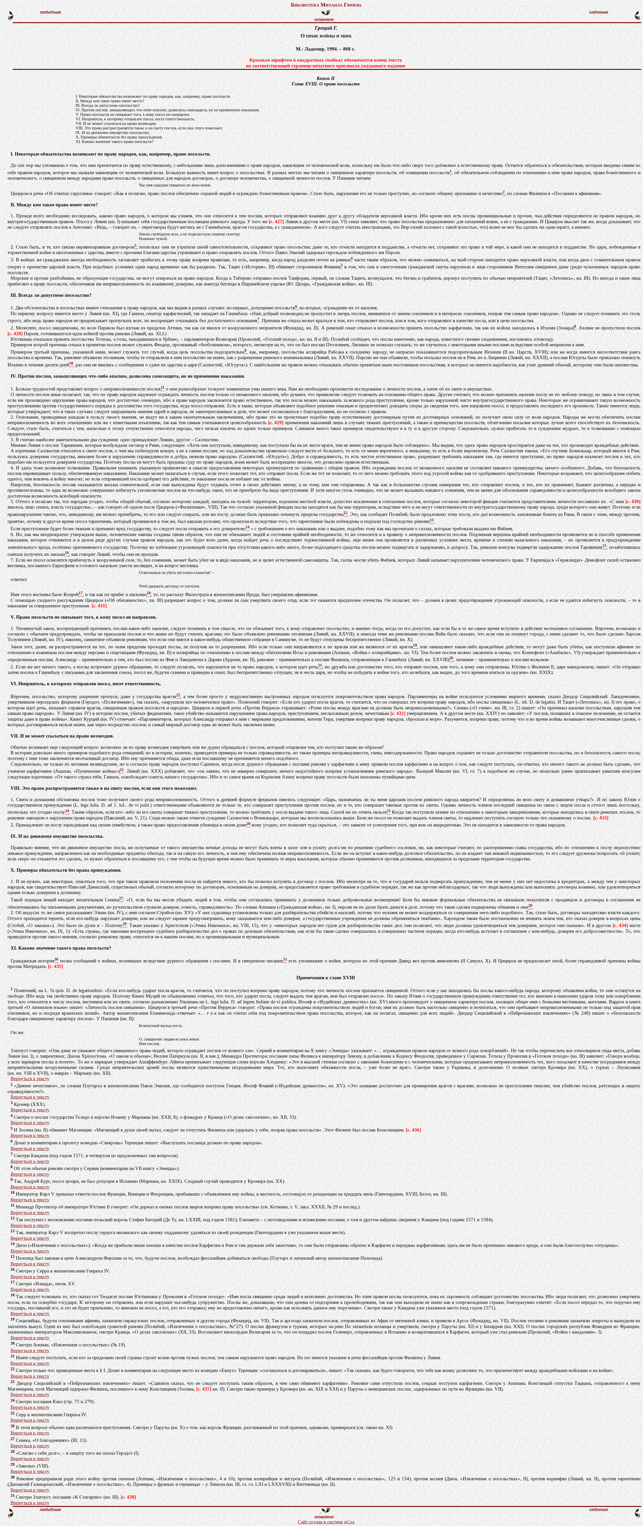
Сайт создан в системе (321, 1521)
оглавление (324, 19)
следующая (598, 12)
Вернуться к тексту (30, 1078)
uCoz (349, 1521)
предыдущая (50, 12)
